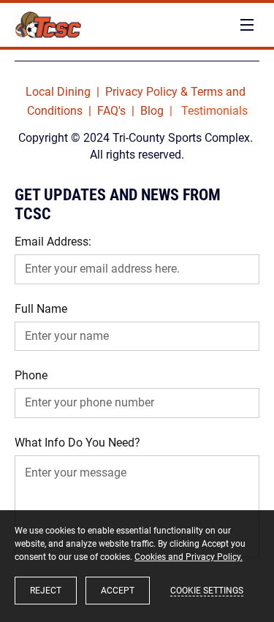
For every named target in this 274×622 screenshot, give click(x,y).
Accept (117, 590)
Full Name (41, 309)
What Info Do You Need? (77, 443)
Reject (45, 590)
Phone (31, 375)
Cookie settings (206, 590)
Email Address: (53, 242)
